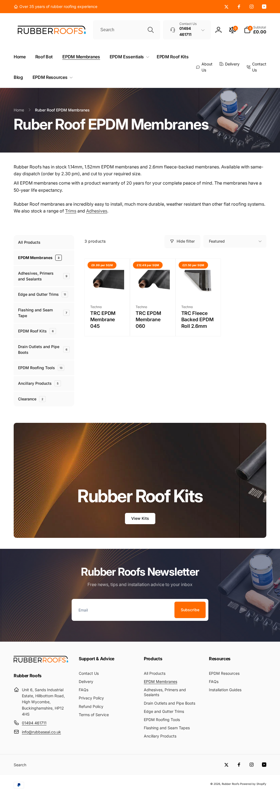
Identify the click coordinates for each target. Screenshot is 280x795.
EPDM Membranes (38, 257)
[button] (255, 30)
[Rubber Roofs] (41, 661)
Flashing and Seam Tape (42, 313)
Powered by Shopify (253, 783)
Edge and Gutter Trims (42, 294)
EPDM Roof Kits (36, 331)
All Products (29, 242)
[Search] (150, 29)
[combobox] (126, 29)
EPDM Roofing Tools (40, 367)
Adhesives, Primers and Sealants (42, 276)
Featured (217, 241)
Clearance (30, 399)
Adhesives (96, 211)
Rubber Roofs (230, 783)
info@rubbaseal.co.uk (41, 732)
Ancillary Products (38, 383)
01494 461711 (34, 723)
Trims (70, 211)
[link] (55, 7)
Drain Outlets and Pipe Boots (42, 349)
